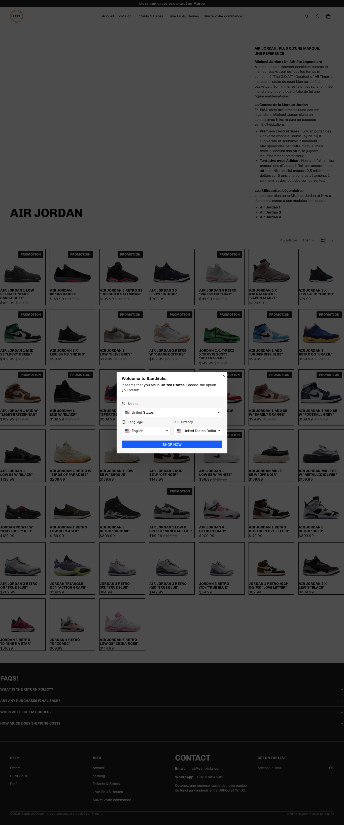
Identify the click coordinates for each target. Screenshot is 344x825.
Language (135, 422)
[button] (172, 412)
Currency (186, 422)
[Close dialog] (223, 375)
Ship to (133, 404)
